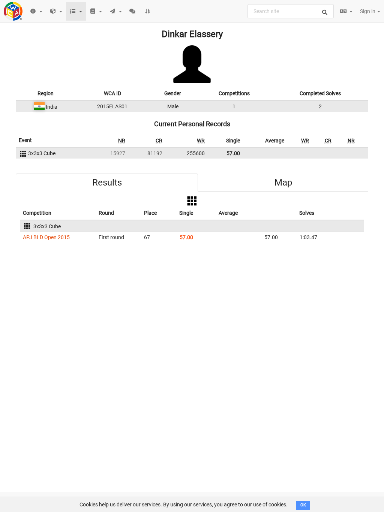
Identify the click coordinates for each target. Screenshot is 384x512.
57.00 (233, 153)
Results (107, 182)
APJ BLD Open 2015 (46, 237)
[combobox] (291, 11)
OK (303, 505)
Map (283, 182)
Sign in (368, 11)
